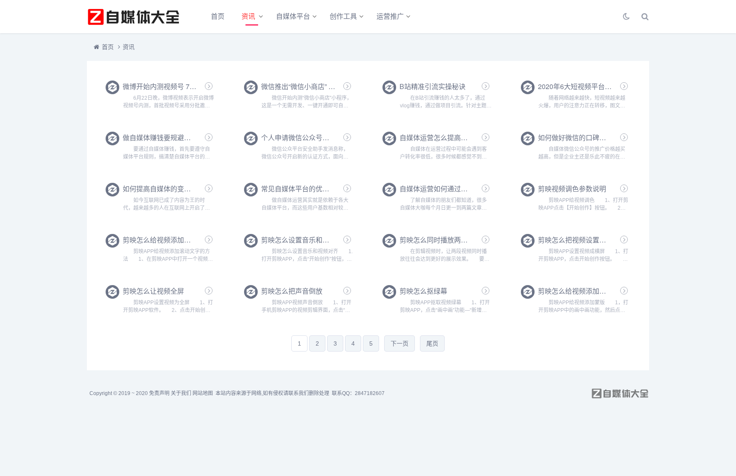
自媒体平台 (293, 16)
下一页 (399, 343)
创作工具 (343, 16)
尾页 (432, 343)
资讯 (248, 16)
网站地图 (203, 393)
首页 (217, 16)
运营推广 (390, 16)
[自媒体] (134, 16)
